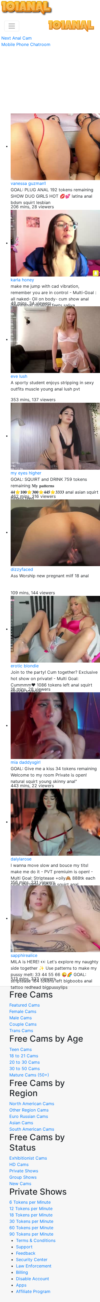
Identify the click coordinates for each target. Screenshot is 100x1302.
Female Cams (22, 1011)
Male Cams (20, 1017)
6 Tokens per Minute (30, 1202)
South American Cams (31, 1129)
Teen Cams (20, 1049)
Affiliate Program (34, 1291)
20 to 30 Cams (24, 1062)
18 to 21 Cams (23, 1055)
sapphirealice (24, 955)
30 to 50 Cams (24, 1068)
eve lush (19, 376)
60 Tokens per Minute (31, 1227)
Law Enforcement (33, 1266)
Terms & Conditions (35, 1240)
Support (24, 1246)
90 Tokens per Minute (31, 1234)
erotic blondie (25, 665)
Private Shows (23, 1170)
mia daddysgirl (26, 762)
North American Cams (31, 1103)
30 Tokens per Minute (31, 1221)
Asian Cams (21, 1122)
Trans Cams (21, 1030)
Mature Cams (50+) (29, 1075)
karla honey (22, 279)
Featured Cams (24, 1005)
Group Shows (23, 1177)
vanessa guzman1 (28, 183)
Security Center (31, 1259)
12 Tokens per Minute (31, 1208)
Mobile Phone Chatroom (25, 44)
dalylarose (21, 859)
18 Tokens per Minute (31, 1215)
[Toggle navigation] (11, 26)
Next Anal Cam (16, 38)
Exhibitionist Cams (28, 1158)
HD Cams (19, 1164)
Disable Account (32, 1278)
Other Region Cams (29, 1110)
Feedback (25, 1253)
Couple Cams (23, 1024)
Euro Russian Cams (28, 1116)
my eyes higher (26, 473)
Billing (22, 1272)
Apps (21, 1285)
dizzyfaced (22, 569)
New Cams (20, 1183)
